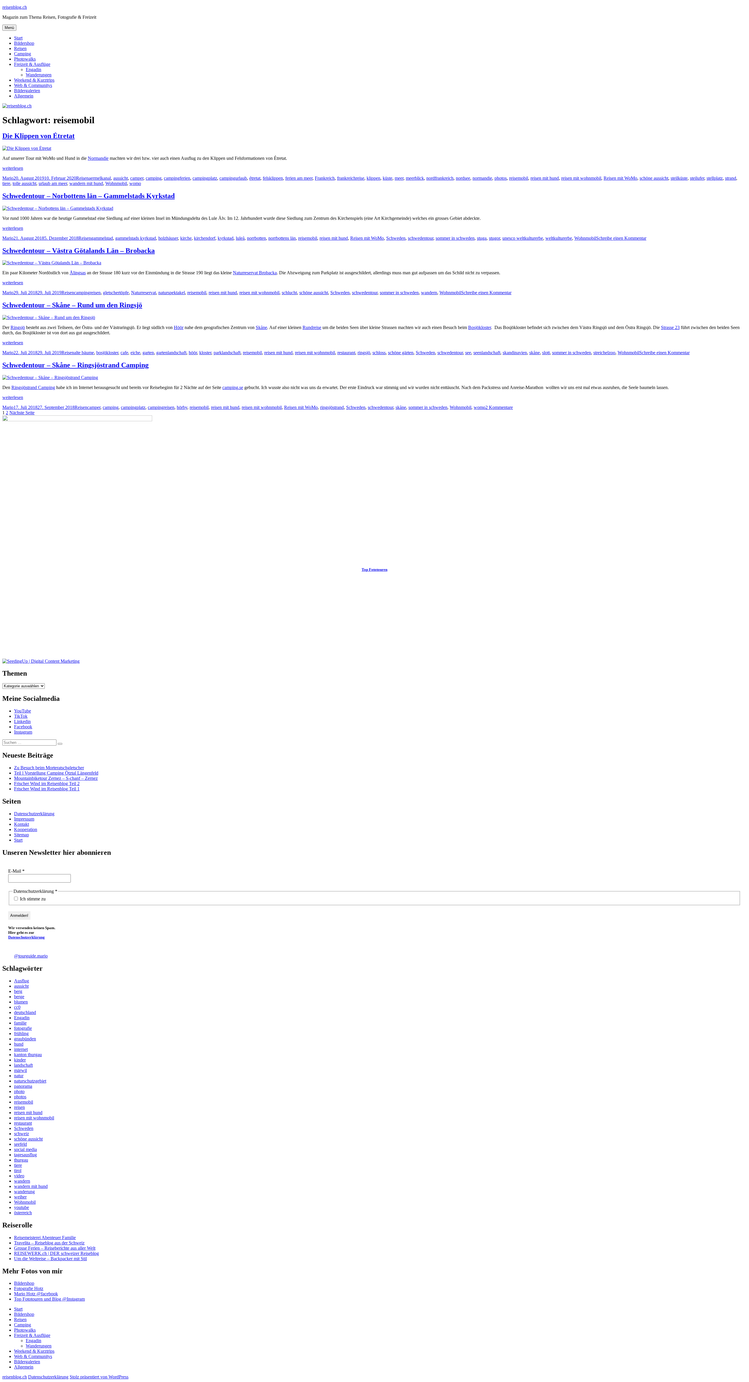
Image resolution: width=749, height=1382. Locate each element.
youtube (21, 1207)
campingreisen (87, 292)
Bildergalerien (27, 90)
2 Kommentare (499, 407)
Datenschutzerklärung (34, 813)
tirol (17, 1170)
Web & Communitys (33, 85)
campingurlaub (233, 178)
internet (21, 1049)
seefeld (20, 1144)
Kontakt (21, 824)
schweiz (21, 1133)
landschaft (23, 1065)
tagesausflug (25, 1154)
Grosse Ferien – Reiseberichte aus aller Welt (54, 1248)
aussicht (120, 178)
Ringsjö (18, 327)
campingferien (177, 178)
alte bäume (84, 352)
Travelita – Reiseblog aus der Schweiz (49, 1242)
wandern (429, 292)
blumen (21, 1001)
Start (18, 37)
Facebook (23, 726)
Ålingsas (78, 272)
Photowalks (25, 58)
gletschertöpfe (116, 292)
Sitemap (21, 834)
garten (148, 352)
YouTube (22, 710)
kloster (205, 352)
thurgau (21, 1159)
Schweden (396, 238)
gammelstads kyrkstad (135, 238)
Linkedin (22, 721)
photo (19, 1091)
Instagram (23, 731)
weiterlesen (12, 168)
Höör (178, 327)
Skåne (261, 327)
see (468, 352)
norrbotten (256, 238)
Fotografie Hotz (28, 1288)
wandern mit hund (86, 183)
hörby (182, 407)
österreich (23, 1212)
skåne (534, 352)
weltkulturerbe (558, 238)
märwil (20, 1070)
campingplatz (205, 178)
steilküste (679, 178)
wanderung (24, 1191)
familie (20, 1022)
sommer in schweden (455, 238)
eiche (135, 352)
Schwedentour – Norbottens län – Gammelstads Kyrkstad (88, 196)
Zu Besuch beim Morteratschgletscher (49, 767)
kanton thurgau (28, 1054)
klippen (373, 178)
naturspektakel (171, 292)
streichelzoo (604, 352)
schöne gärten (400, 352)
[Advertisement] (177, 618)
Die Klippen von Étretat (38, 136)
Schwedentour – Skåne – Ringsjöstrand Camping (75, 365)
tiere (6, 183)
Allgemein (23, 95)
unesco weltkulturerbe (522, 238)
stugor (494, 238)
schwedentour (420, 238)
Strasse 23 (670, 327)
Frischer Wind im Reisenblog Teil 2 (47, 783)
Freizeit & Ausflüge (32, 64)
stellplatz (715, 178)
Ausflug (21, 980)
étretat (254, 178)
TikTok (21, 716)
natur (18, 1075)
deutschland (25, 1012)
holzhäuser (168, 238)
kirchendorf (204, 238)
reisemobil (518, 178)
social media (25, 1149)
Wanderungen (38, 74)
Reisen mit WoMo (620, 178)
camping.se (232, 387)
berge (19, 996)
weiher (20, 1196)
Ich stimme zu (32, 898)
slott (546, 352)
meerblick (415, 178)
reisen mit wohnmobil (581, 178)
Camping (22, 53)
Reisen (20, 48)
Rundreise (312, 327)
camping (154, 178)
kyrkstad (225, 238)
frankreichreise (350, 178)
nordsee (463, 178)
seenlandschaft (486, 352)
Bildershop (24, 43)
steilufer (697, 178)
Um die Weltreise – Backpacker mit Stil (50, 1258)
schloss (379, 352)
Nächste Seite (22, 412)
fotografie (23, 1028)
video (19, 1175)
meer (399, 178)
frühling (21, 1033)
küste (387, 178)
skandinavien (515, 352)
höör (193, 352)
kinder (20, 1059)
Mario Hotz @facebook (36, 1293)
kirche (186, 238)
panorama (23, 1086)
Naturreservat (143, 292)
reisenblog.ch (14, 7)
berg (18, 991)
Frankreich (325, 178)
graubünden (25, 1038)
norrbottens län (282, 238)
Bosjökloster (479, 327)
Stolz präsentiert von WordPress (99, 1376)
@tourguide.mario (31, 955)
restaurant (346, 352)
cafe (124, 352)
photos (500, 178)
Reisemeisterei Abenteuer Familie (45, 1237)
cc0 (17, 1007)
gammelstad (102, 238)
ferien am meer (298, 178)
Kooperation (25, 829)
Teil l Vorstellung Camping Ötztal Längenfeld (56, 772)
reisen (19, 1107)
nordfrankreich (439, 178)
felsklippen (273, 178)
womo (135, 183)
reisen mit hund (544, 178)
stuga (482, 238)
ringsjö (364, 352)
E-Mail (16, 871)
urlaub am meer (53, 183)
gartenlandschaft (171, 352)
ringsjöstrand (332, 407)
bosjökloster (107, 352)
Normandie (98, 158)
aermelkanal (100, 178)
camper (136, 178)
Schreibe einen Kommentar (621, 238)
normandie (482, 178)
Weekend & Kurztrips (34, 80)
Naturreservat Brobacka (255, 272)
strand (730, 178)
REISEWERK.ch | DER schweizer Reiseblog (56, 1253)
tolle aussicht (24, 183)
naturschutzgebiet (30, 1080)
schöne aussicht (654, 178)
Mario (7, 178)
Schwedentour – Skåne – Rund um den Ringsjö (72, 305)
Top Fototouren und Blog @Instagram (49, 1299)
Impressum (24, 818)
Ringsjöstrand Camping (33, 387)
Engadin (33, 69)
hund (18, 1044)
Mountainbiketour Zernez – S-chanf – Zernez (56, 778)
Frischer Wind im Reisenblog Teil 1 (47, 788)
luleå (240, 238)
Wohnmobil (116, 183)
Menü (9, 27)
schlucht (289, 292)
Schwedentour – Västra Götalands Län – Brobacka (78, 250)
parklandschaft (227, 352)
